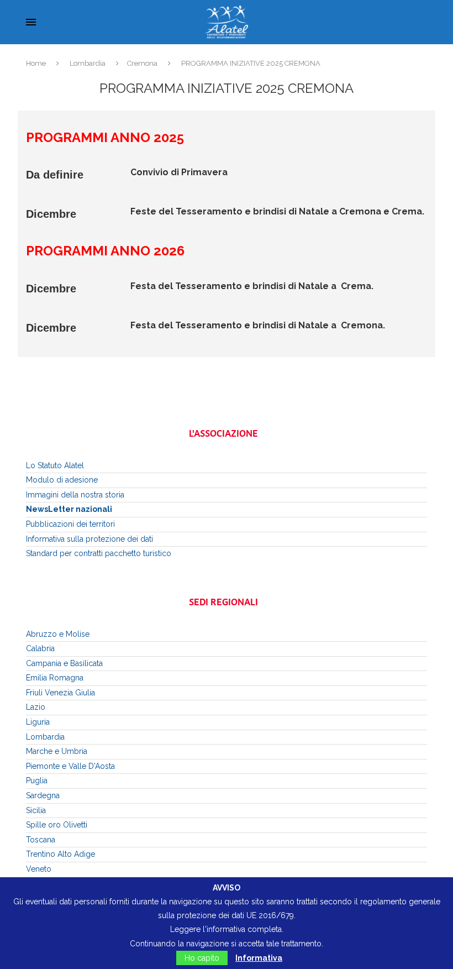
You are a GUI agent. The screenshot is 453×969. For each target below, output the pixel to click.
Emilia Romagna (54, 677)
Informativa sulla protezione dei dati (89, 539)
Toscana (40, 839)
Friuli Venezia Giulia (60, 692)
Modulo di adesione (62, 479)
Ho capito (202, 958)
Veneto (38, 869)
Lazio (35, 707)
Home (36, 63)
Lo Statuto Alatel (55, 465)
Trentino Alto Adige (60, 854)
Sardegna (43, 795)
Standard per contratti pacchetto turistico (98, 553)
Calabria (40, 648)
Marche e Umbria (56, 751)
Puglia (37, 780)
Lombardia (88, 63)
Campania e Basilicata (64, 663)
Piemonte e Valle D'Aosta (70, 766)
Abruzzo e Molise (57, 634)
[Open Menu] (31, 22)
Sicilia (36, 810)
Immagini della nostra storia (75, 494)
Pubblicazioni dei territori (70, 524)
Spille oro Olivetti (56, 824)
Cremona (142, 63)
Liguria (38, 721)
